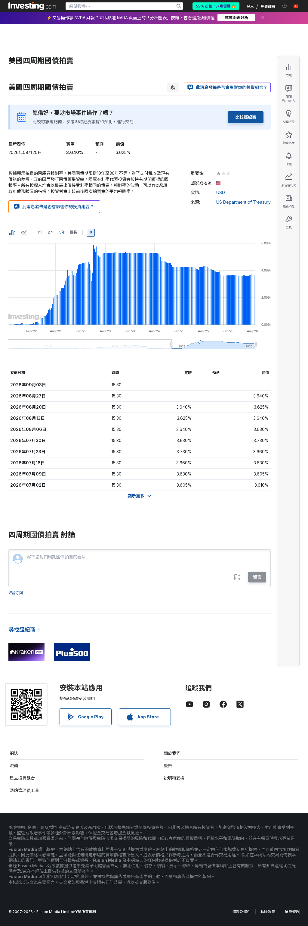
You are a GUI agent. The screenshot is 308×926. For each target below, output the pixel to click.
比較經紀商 (245, 117)
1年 (40, 232)
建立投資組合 (22, 777)
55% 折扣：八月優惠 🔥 (216, 5)
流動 (14, 765)
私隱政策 (267, 911)
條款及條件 (242, 911)
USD (220, 192)
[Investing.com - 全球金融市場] (32, 6)
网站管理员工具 (24, 790)
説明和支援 (174, 777)
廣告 (168, 765)
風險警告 (292, 911)
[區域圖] (24, 233)
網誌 (14, 753)
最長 (73, 232)
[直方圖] (12, 233)
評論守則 (15, 593)
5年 (62, 232)
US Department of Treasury (243, 202)
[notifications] (284, 6)
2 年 (51, 232)
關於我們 (172, 753)
